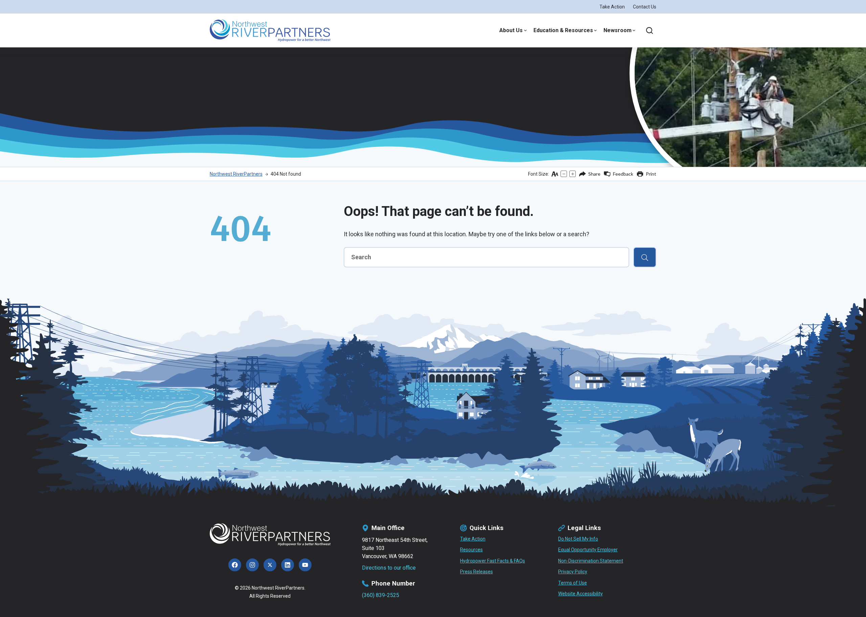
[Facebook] (235, 565)
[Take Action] (472, 539)
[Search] (649, 30)
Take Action (612, 6)
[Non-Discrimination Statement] (590, 561)
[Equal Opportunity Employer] (588, 550)
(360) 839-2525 (380, 595)
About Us (511, 30)
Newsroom (617, 30)
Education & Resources (563, 30)
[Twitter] (270, 565)
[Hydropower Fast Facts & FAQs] (492, 561)
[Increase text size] (572, 174)
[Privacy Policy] (572, 572)
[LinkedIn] (287, 565)
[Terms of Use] (572, 583)
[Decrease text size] (564, 174)
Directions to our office (389, 568)
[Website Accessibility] (580, 594)
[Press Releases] (476, 572)
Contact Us (644, 6)
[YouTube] (305, 565)
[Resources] (471, 550)
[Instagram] (252, 565)
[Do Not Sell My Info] (578, 539)
